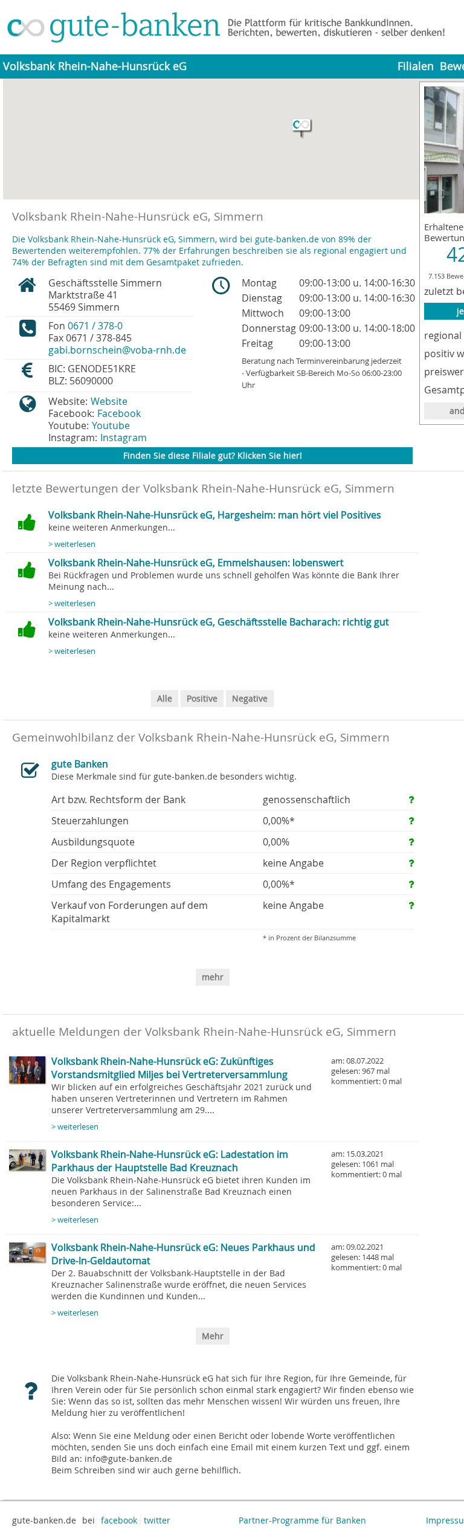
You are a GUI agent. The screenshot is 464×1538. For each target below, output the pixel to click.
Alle (164, 698)
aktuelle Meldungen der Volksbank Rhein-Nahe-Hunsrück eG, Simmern (204, 1031)
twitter (157, 1520)
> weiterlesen (71, 544)
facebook (119, 1520)
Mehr (213, 1336)
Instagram (123, 437)
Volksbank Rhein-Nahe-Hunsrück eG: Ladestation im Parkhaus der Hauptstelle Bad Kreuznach (169, 1161)
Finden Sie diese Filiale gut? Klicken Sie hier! (212, 455)
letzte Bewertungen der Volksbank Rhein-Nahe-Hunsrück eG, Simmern (203, 488)
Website (109, 401)
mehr (213, 977)
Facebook (119, 413)
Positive (202, 698)
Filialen (416, 66)
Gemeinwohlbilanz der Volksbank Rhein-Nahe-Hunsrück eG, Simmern (201, 737)
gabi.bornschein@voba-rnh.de (117, 350)
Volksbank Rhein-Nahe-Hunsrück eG (95, 66)
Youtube (111, 425)
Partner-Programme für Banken (302, 1520)
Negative (250, 698)
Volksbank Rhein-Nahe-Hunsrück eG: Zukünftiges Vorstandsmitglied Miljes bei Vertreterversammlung (169, 1068)
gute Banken (79, 764)
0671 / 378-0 (95, 325)
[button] (302, 129)
